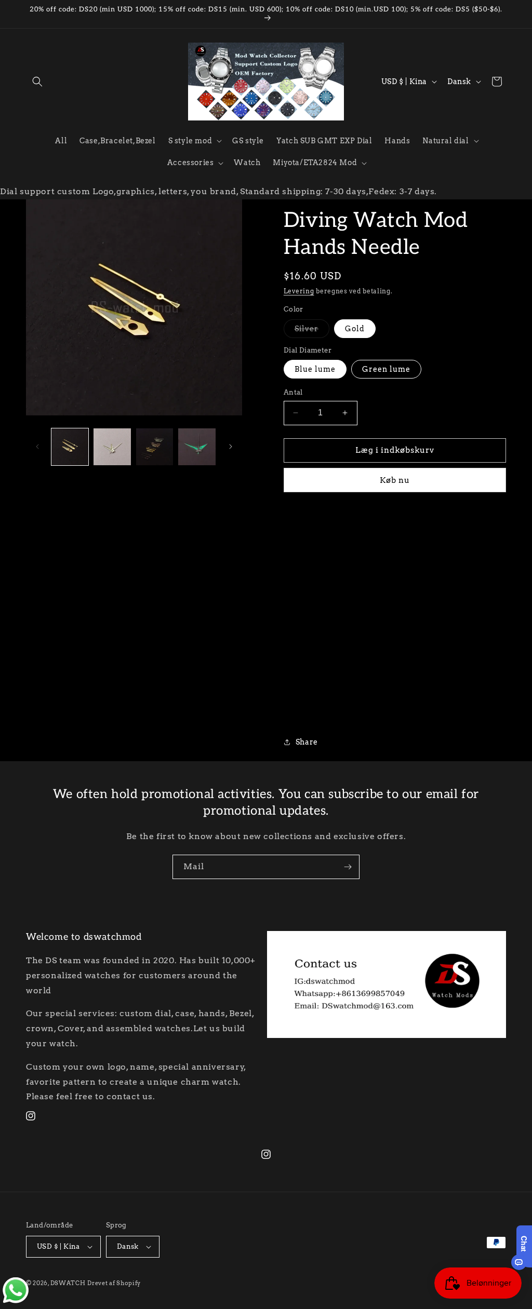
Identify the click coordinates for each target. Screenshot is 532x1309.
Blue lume (315, 369)
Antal (293, 392)
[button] (37, 81)
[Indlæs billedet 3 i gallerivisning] (154, 446)
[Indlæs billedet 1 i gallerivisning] (69, 446)
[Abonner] (347, 867)
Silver (312, 331)
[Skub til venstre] (37, 446)
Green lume (386, 369)
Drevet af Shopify (114, 1283)
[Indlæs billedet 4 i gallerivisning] (196, 446)
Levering (299, 291)
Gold (355, 329)
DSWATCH (68, 1283)
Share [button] (307, 742)
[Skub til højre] (230, 446)
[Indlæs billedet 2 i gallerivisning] (112, 446)
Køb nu (395, 480)
